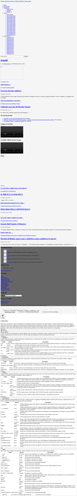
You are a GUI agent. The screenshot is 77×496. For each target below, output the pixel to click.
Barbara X (9, 12)
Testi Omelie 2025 (11, 17)
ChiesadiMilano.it (5, 284)
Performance (20, 310)
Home (5, 5)
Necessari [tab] (3, 329)
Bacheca (9, 10)
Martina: (9, 252)
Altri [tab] (2, 448)
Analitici (27, 310)
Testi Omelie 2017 (11, 28)
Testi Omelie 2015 (11, 30)
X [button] (73, 307)
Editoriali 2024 (10, 40)
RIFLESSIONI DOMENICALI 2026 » (13, 203)
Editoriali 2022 (10, 43)
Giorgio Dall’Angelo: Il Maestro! (13, 224)
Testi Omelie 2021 (11, 22)
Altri (38, 310)
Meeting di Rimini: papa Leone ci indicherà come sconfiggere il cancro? (28, 239)
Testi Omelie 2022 (11, 21)
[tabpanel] (38, 334)
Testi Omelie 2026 (11, 16)
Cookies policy (4, 302)
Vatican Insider (4, 283)
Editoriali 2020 (10, 45)
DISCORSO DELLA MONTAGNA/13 (15, 209)
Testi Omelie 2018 (11, 26)
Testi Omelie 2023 (11, 20)
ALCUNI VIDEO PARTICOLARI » (12, 218)
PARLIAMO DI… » (7, 232)
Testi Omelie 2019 (11, 25)
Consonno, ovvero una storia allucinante (13, 118)
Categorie (3, 295)
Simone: (9, 255)
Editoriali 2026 (10, 37)
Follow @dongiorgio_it (6, 270)
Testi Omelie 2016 (11, 29)
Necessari (6, 310)
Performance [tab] (4, 355)
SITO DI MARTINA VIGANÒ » (11, 101)
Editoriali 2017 (10, 49)
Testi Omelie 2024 (11, 18)
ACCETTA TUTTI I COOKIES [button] (50, 312)
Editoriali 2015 (10, 52)
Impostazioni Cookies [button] (10, 312)
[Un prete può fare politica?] (7, 87)
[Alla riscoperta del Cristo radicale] (16, 1)
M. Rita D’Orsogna (5, 289)
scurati (4, 60)
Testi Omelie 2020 (11, 24)
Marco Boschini (4, 285)
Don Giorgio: (10, 262)
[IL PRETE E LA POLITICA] (8, 191)
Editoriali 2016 (10, 51)
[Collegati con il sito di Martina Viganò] (10, 103)
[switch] (1, 337)
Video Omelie (10, 14)
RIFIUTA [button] (4, 494)
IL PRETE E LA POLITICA (12, 194)
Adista (2, 276)
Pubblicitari (32, 310)
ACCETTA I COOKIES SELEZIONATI (29, 312)
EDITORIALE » (6, 85)
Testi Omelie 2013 (11, 33)
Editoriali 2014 (10, 53)
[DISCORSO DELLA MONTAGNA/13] (11, 206)
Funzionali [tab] (3, 336)
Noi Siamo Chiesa (5, 288)
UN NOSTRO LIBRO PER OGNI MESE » (14, 188)
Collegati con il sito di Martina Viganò (15, 107)
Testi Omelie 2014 (11, 32)
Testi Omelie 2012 (11, 34)
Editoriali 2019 (10, 47)
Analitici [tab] (3, 371)
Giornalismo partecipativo (7, 281)
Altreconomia (4, 277)
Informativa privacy (5, 301)
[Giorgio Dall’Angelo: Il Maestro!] (9, 220)
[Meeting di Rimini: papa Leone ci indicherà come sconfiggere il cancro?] (18, 235)
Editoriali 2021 (10, 44)
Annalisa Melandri (5, 279)
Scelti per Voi (10, 9)
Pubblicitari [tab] (3, 396)
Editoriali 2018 (10, 48)
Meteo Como (3, 185)
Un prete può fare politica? (11, 91)
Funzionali (12, 310)
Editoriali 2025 (10, 38)
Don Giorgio (7, 6)
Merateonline (4, 287)
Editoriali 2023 (10, 41)
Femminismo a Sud (5, 280)
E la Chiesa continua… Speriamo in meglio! (14, 121)
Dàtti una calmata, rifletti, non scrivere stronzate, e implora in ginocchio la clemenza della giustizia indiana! (29, 119)
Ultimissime (6, 7)
